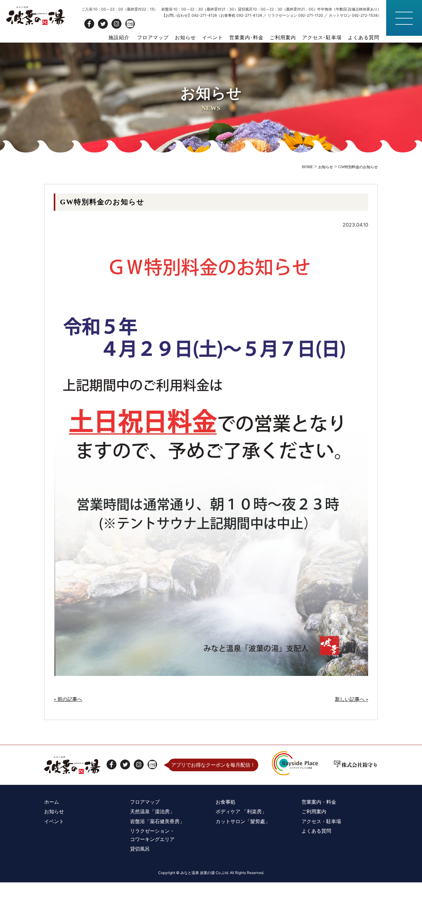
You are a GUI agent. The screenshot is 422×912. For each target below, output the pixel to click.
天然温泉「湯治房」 (152, 811)
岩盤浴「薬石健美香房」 (157, 821)
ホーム (51, 802)
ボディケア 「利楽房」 (241, 811)
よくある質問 (363, 37)
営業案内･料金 (246, 37)
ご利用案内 (283, 37)
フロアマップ (153, 37)
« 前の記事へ (68, 699)
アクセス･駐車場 (322, 37)
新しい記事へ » (351, 699)
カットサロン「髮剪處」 (243, 821)
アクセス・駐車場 (321, 821)
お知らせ (185, 37)
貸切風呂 (140, 849)
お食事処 (225, 802)
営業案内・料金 (319, 802)
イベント (212, 37)
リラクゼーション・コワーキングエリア (152, 835)
